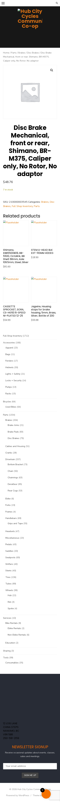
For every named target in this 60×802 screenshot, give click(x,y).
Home (6, 52)
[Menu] (3, 3)
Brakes (21, 52)
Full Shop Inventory (22, 206)
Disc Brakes (33, 52)
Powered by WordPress (17, 795)
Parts (13, 52)
